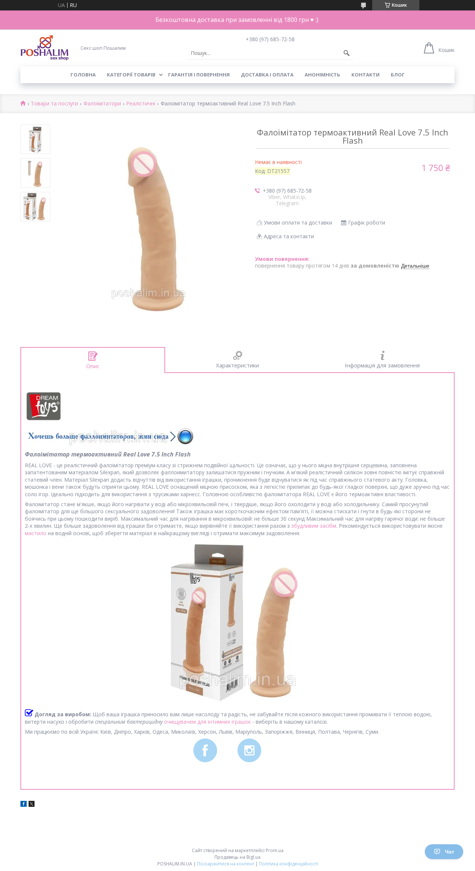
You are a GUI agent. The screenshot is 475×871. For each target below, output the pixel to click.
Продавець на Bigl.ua (237, 857)
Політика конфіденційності (288, 864)
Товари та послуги (54, 104)
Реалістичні (140, 104)
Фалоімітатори (102, 104)
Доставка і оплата (267, 74)
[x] (32, 804)
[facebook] (23, 804)
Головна (83, 74)
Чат (449, 852)
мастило (35, 533)
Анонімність (322, 74)
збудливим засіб (311, 525)
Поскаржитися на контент (225, 864)
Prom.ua (275, 850)
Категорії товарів (131, 74)
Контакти (365, 74)
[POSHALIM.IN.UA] (44, 47)
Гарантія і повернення (199, 74)
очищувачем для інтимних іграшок (207, 721)
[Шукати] (346, 53)
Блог (398, 74)
